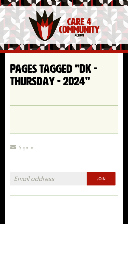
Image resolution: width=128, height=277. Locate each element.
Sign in (26, 147)
